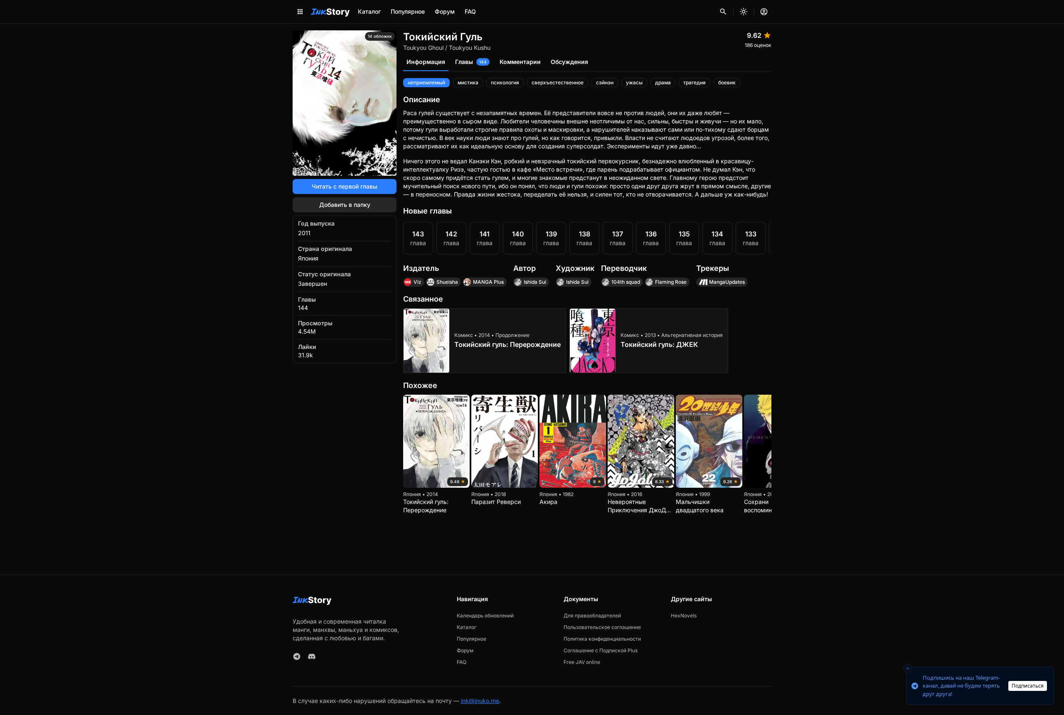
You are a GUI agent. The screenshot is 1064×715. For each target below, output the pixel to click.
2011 (304, 232)
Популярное (408, 11)
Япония (308, 258)
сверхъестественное (558, 82)
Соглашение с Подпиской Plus (601, 650)
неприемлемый (426, 82)
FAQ (470, 11)
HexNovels (684, 615)
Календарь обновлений (485, 615)
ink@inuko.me (480, 700)
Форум (445, 11)
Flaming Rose (671, 282)
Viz (417, 282)
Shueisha (447, 282)
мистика (468, 82)
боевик (727, 82)
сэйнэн (604, 82)
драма (663, 82)
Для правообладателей (592, 615)
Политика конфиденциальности (602, 639)
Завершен (312, 283)
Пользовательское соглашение (602, 627)
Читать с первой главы (344, 186)
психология (505, 82)
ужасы (634, 82)
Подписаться (1028, 685)
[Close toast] (908, 668)
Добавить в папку (344, 204)
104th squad (625, 282)
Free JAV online (582, 662)
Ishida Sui (535, 282)
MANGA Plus (488, 282)
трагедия (694, 82)
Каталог (369, 11)
